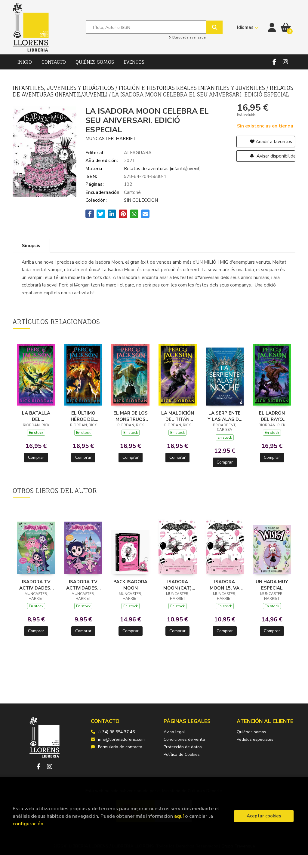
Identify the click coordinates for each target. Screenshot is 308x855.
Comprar (36, 457)
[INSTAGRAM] (285, 61)
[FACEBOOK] (274, 61)
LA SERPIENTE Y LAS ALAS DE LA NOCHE (225, 416)
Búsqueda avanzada (188, 37)
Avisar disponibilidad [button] (275, 156)
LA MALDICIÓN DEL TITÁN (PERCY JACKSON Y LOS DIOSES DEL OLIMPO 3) (177, 416)
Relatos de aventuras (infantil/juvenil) (162, 169)
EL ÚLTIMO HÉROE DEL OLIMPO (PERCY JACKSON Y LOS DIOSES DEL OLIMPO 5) (83, 416)
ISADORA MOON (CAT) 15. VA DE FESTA (177, 585)
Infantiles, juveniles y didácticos (64, 87)
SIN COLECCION (141, 200)
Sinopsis (31, 246)
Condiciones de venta (184, 739)
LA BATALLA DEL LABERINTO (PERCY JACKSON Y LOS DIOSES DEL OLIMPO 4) (36, 416)
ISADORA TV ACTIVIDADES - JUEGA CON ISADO (83, 585)
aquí (179, 816)
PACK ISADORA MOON (130, 585)
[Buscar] (214, 27)
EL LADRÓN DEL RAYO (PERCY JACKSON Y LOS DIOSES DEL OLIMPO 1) (271, 416)
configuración (28, 823)
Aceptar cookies (264, 816)
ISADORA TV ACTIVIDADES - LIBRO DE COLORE (36, 585)
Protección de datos (183, 747)
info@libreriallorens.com (121, 739)
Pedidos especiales (255, 739)
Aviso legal (174, 732)
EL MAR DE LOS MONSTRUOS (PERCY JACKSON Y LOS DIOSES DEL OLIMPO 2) (130, 416)
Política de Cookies (182, 754)
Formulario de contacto (120, 747)
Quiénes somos (251, 732)
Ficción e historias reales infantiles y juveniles (192, 87)
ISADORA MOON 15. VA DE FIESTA (224, 585)
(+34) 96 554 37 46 (116, 732)
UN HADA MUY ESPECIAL (272, 585)
